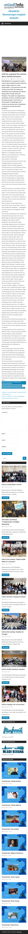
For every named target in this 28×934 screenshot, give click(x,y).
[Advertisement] (14, 42)
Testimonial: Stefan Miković (11, 805)
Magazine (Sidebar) (8, 759)
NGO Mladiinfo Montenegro (18, 387)
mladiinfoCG (18, 385)
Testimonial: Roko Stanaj (10, 901)
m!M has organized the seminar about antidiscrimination (11, 382)
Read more (5, 497)
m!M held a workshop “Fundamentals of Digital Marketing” (10, 522)
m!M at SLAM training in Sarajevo (13, 669)
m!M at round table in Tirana (11, 484)
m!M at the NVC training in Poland (13, 597)
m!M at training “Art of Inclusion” (13, 704)
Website (4, 446)
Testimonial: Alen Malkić (10, 829)
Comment (5, 412)
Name (4, 433)
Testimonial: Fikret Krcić (10, 925)
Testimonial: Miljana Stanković (12, 853)
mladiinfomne (5, 387)
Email (4, 440)
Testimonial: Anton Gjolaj (10, 877)
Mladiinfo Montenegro (8, 385)
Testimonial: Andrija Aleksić (11, 781)
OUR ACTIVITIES (20, 79)
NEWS (13, 79)
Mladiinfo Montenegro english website (14, 14)
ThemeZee (19, 932)
